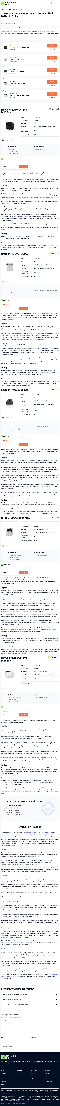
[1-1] (7, 282)
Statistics (33, 1076)
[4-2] (11, 688)
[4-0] (3, 688)
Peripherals (3, 1081)
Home (2, 9)
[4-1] (7, 688)
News (32, 1073)
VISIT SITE (52, 45)
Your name (3, 1037)
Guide (32, 1078)
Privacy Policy (48, 1081)
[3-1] (7, 546)
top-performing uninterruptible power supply (40, 788)
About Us (47, 1073)
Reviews (18, 1073)
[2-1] (7, 418)
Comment (3, 1020)
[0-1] (7, 140)
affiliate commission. (49, 27)
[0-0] (3, 140)
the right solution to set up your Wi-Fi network (26, 942)
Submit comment (7, 1046)
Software (3, 1073)
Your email (33, 1037)
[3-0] (3, 546)
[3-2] (11, 546)
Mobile (2, 1084)
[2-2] (11, 418)
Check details (52, 49)
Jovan (4, 20)
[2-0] (3, 418)
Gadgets (3, 1078)
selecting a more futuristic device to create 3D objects (39, 832)
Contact (47, 1076)
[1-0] (3, 282)
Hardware (8, 9)
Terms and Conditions (50, 1078)
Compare (5, 42)
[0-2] (11, 140)
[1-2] (11, 282)
